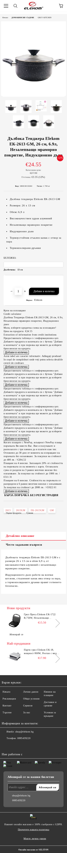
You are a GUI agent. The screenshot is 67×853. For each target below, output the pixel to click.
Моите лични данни (35, 838)
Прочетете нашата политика (33, 829)
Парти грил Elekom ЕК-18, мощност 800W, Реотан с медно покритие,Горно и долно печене (42, 652)
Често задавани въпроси (24, 544)
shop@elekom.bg (24, 731)
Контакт (7, 705)
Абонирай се (16, 634)
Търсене (7, 712)
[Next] (56, 623)
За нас (26, 712)
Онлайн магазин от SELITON (33, 850)
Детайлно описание (20, 536)
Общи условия (31, 698)
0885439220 (23, 738)
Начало (5, 17)
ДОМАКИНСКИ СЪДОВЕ (23, 17)
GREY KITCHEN (45, 17)
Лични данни (30, 692)
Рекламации (9, 698)
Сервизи (28, 705)
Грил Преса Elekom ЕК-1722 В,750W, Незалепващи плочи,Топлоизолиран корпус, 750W (41, 616)
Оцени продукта (13, 513)
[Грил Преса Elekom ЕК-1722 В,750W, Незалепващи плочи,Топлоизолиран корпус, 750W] (14, 620)
